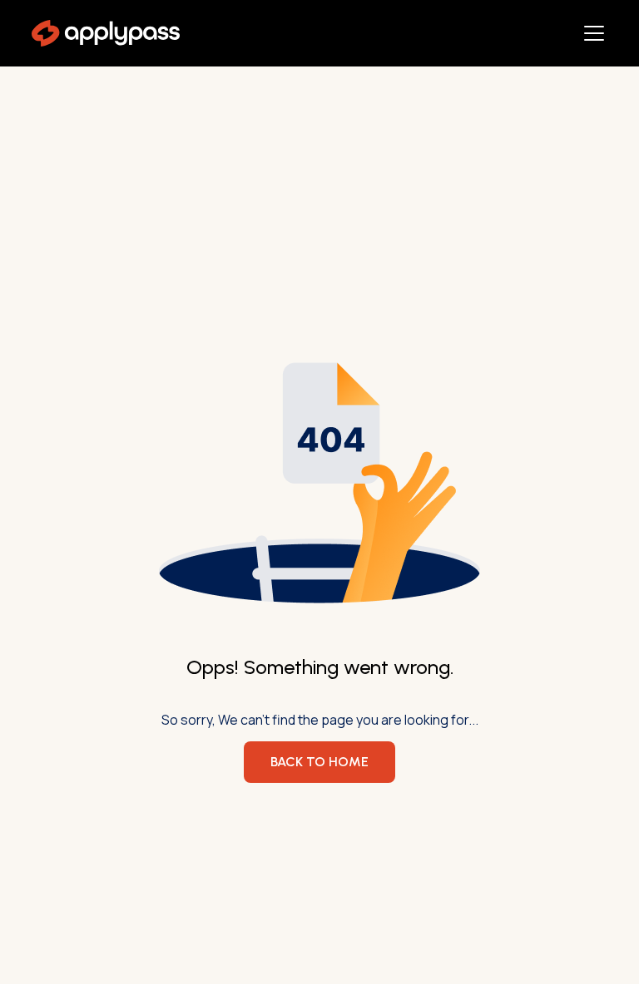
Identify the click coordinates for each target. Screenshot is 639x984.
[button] (590, 33)
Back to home (319, 762)
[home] (105, 33)
